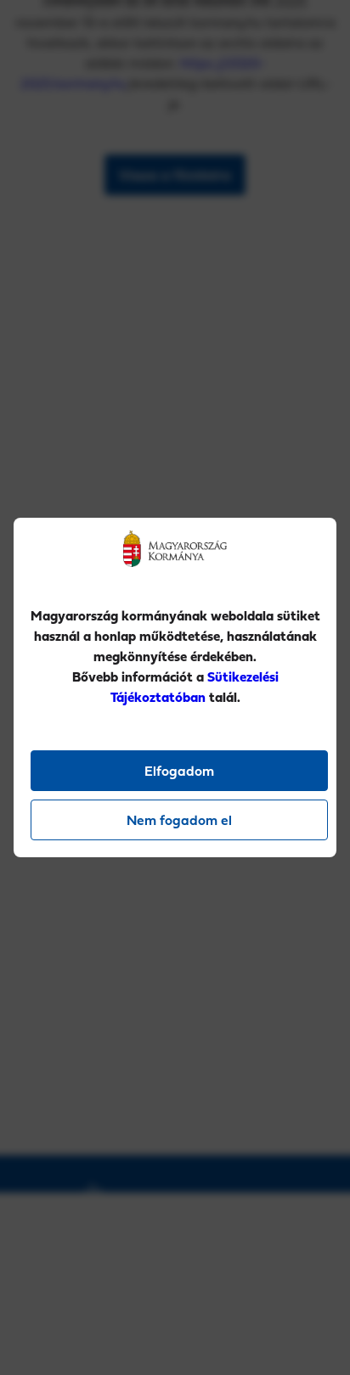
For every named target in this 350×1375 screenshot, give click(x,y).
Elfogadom (179, 770)
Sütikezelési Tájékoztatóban (194, 686)
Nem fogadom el (179, 820)
